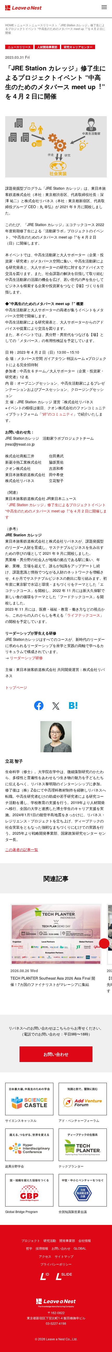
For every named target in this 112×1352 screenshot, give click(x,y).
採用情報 (42, 1248)
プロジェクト (30, 1240)
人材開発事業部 (47, 47)
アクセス (45, 1256)
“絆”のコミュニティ (57, 414)
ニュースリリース (19, 47)
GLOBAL (80, 1248)
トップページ (16, 687)
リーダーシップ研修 (26, 657)
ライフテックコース (83, 615)
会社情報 (84, 1240)
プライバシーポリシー (56, 1264)
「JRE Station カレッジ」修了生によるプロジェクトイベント (55, 504)
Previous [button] (8, 943)
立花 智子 (14, 761)
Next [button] (104, 943)
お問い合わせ (56, 1054)
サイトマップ (64, 1256)
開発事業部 (67, 1240)
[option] (56, 946)
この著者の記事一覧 (21, 849)
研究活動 (49, 1240)
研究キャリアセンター (78, 47)
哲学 (29, 1248)
